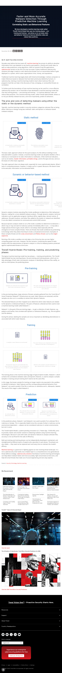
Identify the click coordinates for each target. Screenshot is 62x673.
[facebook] (16, 51)
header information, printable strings (26, 159)
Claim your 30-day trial (15, 655)
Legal (8, 665)
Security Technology (12, 463)
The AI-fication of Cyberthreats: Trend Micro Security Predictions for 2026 (37, 501)
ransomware (29, 234)
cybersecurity (6, 69)
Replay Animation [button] (22, 123)
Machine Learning (21, 463)
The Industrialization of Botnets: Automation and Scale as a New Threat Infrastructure (9, 496)
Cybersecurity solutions (24, 454)
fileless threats (40, 234)
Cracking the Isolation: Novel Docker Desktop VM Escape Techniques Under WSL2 (23, 496)
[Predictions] (31, 570)
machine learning (32, 63)
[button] (12, 642)
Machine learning (7, 450)
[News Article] (14, 51)
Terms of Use (24, 665)
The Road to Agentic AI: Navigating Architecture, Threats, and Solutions (53, 503)
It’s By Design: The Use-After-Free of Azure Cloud (23, 488)
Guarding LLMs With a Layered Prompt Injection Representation (53, 488)
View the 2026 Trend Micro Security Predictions (14, 589)
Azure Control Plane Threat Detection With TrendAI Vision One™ (23, 503)
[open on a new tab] (11, 634)
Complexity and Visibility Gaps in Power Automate (9, 503)
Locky (22, 234)
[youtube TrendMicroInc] (19, 634)
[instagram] (15, 634)
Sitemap (32, 665)
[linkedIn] (21, 51)
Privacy (3, 665)
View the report (6, 548)
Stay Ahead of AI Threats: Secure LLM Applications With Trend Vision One (53, 496)
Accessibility (16, 665)
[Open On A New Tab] (19, 51)
